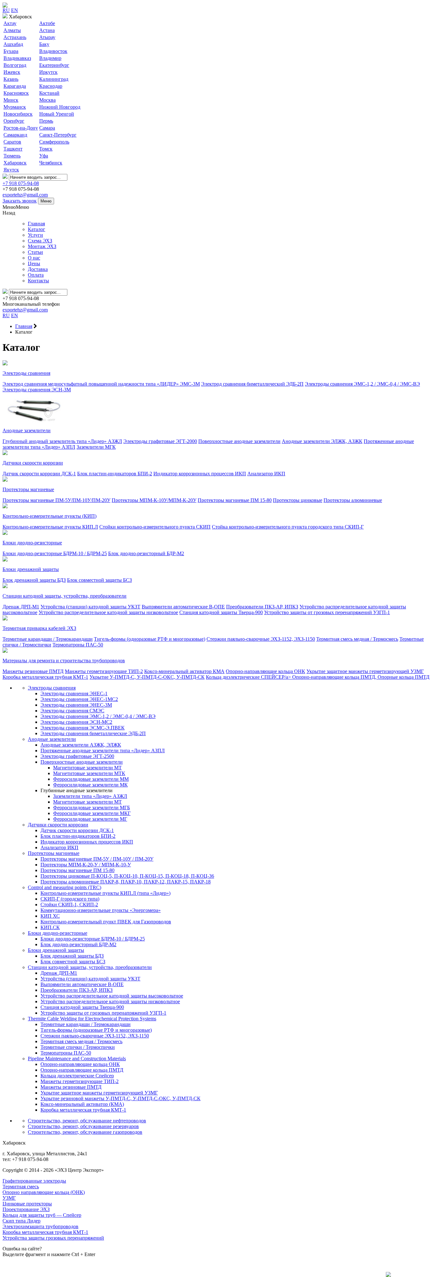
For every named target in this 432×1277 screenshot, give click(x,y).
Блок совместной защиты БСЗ (99, 580)
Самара (47, 128)
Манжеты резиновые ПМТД (33, 671)
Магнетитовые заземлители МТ (87, 767)
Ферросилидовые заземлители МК (90, 784)
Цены (34, 263)
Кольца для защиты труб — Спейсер (42, 1215)
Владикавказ (17, 58)
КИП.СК (50, 927)
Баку (44, 44)
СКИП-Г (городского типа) (69, 899)
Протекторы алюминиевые (353, 500)
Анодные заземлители (27, 430)
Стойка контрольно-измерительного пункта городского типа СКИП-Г (288, 526)
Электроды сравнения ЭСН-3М (37, 389)
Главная (36, 223)
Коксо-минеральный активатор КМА (184, 671)
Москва (47, 100)
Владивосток (53, 51)
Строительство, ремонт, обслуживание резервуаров (83, 1126)
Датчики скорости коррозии (33, 462)
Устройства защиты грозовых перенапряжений (53, 1238)
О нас (34, 257)
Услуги (35, 235)
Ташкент (12, 148)
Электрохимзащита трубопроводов (40, 1226)
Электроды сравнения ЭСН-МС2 (76, 722)
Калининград (53, 79)
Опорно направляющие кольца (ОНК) (44, 1192)
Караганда (14, 86)
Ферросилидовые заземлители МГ (90, 819)
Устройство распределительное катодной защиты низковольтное (108, 612)
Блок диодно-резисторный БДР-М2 (146, 553)
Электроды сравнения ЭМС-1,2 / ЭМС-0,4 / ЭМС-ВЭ (362, 384)
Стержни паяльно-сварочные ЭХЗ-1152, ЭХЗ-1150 (261, 639)
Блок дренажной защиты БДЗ (34, 580)
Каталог (36, 229)
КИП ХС (50, 916)
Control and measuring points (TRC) (64, 887)
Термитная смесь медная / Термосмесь (357, 639)
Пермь (46, 121)
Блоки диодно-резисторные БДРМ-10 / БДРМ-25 (55, 553)
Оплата (36, 275)
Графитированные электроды (34, 1181)
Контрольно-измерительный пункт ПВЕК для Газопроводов (105, 921)
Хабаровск (15, 162)
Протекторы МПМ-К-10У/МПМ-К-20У (154, 500)
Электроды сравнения (26, 373)
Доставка (38, 269)
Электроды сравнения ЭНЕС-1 (74, 693)
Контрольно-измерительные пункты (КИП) (49, 516)
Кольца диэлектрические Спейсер (77, 1075)
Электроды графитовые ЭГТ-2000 (160, 441)
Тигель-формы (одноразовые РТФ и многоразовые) (149, 639)
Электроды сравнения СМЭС (72, 710)
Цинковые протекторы (27, 1203)
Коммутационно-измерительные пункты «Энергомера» (100, 910)
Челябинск (50, 162)
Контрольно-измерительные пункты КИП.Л (50, 526)
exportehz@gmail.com (25, 194)
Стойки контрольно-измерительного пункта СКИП (155, 526)
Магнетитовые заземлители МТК (89, 773)
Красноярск (16, 93)
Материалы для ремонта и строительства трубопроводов (64, 660)
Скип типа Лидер (21, 1220)
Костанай (49, 93)
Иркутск (48, 72)
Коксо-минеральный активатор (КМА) (82, 1104)
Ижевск (11, 72)
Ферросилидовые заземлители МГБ (91, 807)
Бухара (10, 51)
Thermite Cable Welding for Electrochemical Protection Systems (92, 1018)
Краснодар (50, 86)
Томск (45, 148)
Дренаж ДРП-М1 (21, 606)
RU (6, 10)
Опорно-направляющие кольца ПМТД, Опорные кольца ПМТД (360, 677)
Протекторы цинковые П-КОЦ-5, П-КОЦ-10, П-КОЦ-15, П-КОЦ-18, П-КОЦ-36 (127, 876)
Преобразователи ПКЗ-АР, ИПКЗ (262, 606)
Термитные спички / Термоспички (77, 1047)
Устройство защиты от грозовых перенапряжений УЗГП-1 (327, 612)
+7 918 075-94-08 (21, 183)
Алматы (12, 30)
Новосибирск (18, 114)
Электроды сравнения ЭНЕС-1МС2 (79, 699)
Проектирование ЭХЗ (26, 1209)
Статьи (35, 252)
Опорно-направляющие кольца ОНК (265, 671)
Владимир (50, 58)
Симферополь (54, 141)
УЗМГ (9, 1198)
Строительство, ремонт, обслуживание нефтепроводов (87, 1120)
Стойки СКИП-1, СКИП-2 (69, 904)
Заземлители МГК (96, 447)
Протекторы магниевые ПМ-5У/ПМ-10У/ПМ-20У (56, 500)
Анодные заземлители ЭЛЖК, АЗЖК (322, 441)
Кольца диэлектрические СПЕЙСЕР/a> (249, 677)
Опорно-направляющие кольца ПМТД (81, 1070)
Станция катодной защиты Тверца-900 (221, 612)
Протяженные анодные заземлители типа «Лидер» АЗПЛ (102, 750)
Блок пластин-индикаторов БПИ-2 (114, 473)
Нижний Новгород (59, 107)
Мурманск (14, 107)
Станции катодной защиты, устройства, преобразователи (65, 596)
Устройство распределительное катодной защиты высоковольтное (111, 995)
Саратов (12, 141)
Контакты (38, 280)
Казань (10, 79)
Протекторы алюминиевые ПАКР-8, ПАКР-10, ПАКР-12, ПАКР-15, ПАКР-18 (125, 881)
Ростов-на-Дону (20, 128)
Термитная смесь (21, 1186)
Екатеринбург (54, 65)
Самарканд (15, 135)
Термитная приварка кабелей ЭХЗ (39, 628)
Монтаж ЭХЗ (42, 246)
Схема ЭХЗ (40, 240)
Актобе (47, 23)
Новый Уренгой (56, 114)
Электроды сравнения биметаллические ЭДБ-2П (93, 733)
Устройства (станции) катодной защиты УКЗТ (90, 606)
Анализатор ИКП (266, 473)
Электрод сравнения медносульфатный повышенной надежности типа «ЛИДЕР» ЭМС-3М (101, 384)
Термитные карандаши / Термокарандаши (48, 639)
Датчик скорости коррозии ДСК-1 (39, 473)
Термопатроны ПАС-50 (77, 644)
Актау (9, 23)
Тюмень (12, 155)
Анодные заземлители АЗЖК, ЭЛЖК (80, 745)
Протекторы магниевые (28, 489)
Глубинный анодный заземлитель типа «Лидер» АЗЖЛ (62, 441)
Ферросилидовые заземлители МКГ (92, 813)
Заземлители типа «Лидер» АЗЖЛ (90, 796)
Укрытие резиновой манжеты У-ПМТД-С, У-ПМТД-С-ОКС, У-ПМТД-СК (120, 1098)
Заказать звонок (20, 200)
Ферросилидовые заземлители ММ (91, 779)
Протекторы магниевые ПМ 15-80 (235, 500)
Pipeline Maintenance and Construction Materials (77, 1058)
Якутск (11, 169)
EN (14, 10)
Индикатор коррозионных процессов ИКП (199, 473)
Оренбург (13, 121)
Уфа (43, 155)
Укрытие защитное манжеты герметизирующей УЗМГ (365, 671)
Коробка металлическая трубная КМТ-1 (45, 677)
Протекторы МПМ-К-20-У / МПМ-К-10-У (85, 864)
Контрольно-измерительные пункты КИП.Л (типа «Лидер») (105, 893)
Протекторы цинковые (297, 500)
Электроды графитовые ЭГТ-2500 (77, 756)
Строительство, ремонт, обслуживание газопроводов (85, 1132)
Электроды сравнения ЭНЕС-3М (76, 705)
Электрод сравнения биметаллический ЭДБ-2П (252, 384)
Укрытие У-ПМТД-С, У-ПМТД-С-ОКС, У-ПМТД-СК (147, 677)
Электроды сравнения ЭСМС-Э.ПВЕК (82, 727)
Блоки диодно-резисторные (32, 542)
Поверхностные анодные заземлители (239, 441)
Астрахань (14, 37)
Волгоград (14, 65)
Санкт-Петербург (58, 135)
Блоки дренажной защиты (31, 569)
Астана (47, 30)
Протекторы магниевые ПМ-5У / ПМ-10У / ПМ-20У (96, 859)
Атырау (47, 37)
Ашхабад (13, 44)
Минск (10, 100)
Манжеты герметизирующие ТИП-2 (104, 671)
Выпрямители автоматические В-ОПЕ (183, 606)
